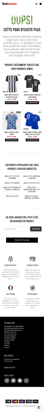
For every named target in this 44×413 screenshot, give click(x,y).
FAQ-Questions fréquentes (13, 330)
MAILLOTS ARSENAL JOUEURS (31, 177)
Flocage (6, 341)
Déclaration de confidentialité (13, 326)
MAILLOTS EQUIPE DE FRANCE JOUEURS (12, 188)
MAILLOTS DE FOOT (32, 183)
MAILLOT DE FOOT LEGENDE (12, 177)
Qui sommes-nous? (10, 334)
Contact (6, 347)
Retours (6, 345)
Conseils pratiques (10, 336)
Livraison (7, 343)
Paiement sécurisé (10, 332)
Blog (5, 349)
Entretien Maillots (10, 338)
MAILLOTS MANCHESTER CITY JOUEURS (32, 189)
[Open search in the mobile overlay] (22, 228)
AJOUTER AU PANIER (11, 102)
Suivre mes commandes (11, 359)
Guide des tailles (9, 340)
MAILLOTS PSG (12, 196)
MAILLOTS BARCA (12, 183)
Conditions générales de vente (14, 328)
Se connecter (8, 361)
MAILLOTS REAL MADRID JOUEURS (32, 197)
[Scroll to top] (24, 402)
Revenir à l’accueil (22, 240)
